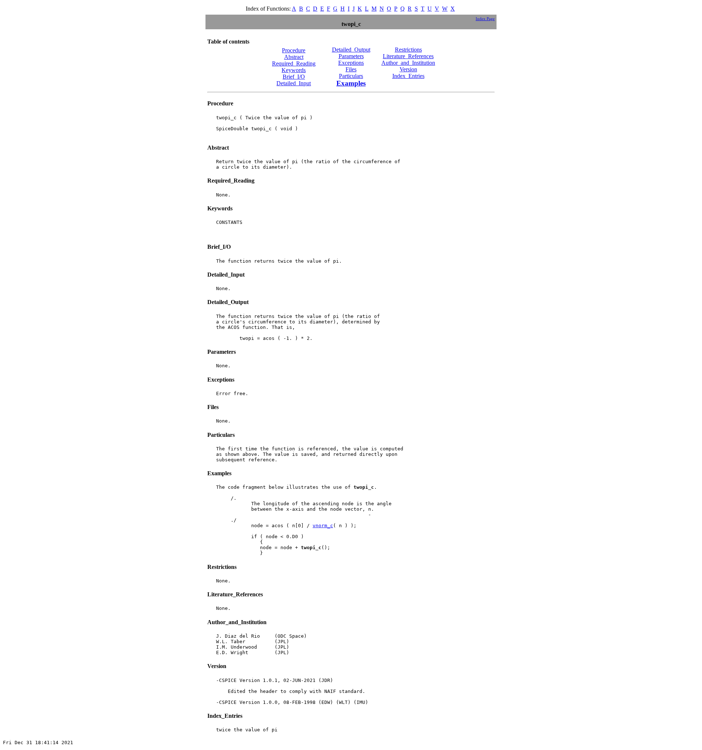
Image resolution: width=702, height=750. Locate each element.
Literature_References (408, 56)
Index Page (485, 18)
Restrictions (408, 49)
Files (351, 69)
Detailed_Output (351, 49)
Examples (351, 83)
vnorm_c (323, 525)
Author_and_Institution (408, 63)
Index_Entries (408, 76)
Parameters (351, 56)
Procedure (293, 50)
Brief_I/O (294, 77)
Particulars (351, 76)
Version (408, 69)
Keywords (294, 70)
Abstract (293, 57)
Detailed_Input (293, 83)
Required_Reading (294, 63)
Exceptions (351, 63)
